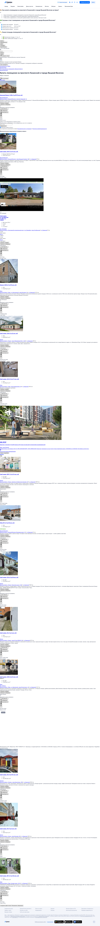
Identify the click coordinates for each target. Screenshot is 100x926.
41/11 (19, 883)
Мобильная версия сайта (40, 921)
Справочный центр (9, 908)
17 (24, 532)
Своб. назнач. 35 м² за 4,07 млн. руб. (9, 774)
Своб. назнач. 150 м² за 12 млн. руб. (9, 333)
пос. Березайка (27, 230)
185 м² (1, 234)
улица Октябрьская (35, 230)
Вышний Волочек (12, 99)
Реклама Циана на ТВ (71, 908)
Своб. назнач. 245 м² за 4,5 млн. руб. (9, 151)
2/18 (24, 341)
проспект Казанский (20, 99)
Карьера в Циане (8, 912)
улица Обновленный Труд (17, 341)
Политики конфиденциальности (40, 128)
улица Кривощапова (15, 386)
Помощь (52, 910)
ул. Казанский (33, 159)
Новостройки (20, 6)
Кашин (9, 341)
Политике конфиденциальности (86, 916)
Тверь (9, 292)
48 (19, 836)
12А (21, 585)
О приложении (50, 921)
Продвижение (38, 910)
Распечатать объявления (17, 905)
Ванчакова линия (20, 532)
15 (26, 99)
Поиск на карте (38, 908)
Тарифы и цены (8, 910)
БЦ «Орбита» (3, 685)
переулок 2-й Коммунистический (19, 482)
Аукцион (52, 908)
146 (28, 159)
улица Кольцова (15, 836)
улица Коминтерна (16, 782)
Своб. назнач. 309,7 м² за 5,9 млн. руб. (9, 474)
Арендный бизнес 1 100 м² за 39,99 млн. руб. (11, 95)
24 (20, 386)
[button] (50, 11)
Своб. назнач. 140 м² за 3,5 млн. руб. (9, 677)
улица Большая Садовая (21, 159)
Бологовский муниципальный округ (16, 230)
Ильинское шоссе (16, 585)
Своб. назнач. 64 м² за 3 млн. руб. (8, 828)
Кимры (9, 482)
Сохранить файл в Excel (6, 905)
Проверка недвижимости (87, 910)
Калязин (10, 782)
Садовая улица (14, 883)
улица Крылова (22, 292)
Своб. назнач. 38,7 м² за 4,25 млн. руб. (9, 876)
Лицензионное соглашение (44, 916)
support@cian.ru (15, 917)
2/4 (27, 482)
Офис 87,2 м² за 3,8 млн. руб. (7, 523)
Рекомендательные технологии (41, 917)
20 (22, 640)
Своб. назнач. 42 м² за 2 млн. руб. (8, 633)
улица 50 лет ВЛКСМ (16, 640)
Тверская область (4, 99)
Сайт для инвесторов (24, 912)
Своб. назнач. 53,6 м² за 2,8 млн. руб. (9, 577)
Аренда (6, 6)
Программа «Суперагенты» (87, 908)
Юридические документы (25, 908)
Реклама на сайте (24, 910)
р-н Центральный (15, 292)
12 (26, 292)
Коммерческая (39, 6)
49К (21, 782)
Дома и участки (29, 6)
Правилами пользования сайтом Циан (18, 916)
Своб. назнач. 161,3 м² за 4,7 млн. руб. (9, 379)
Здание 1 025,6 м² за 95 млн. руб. (8, 285)
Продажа (13, 6)
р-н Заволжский (14, 687)
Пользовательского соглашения (24, 128)
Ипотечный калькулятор (71, 910)
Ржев (9, 386)
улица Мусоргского (23, 687)
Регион (2, 52)
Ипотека (47, 6)
